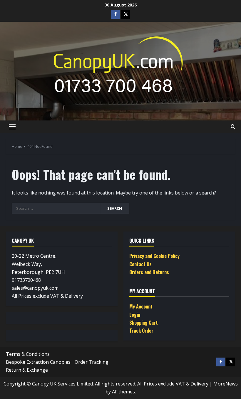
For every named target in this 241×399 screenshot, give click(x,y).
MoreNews (225, 383)
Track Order (141, 330)
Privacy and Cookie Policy (154, 255)
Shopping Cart (143, 322)
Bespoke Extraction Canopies (38, 362)
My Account (141, 306)
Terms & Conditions (28, 354)
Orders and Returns (149, 272)
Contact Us (140, 264)
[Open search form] (233, 126)
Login (134, 314)
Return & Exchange (27, 370)
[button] (12, 126)
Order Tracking (91, 362)
